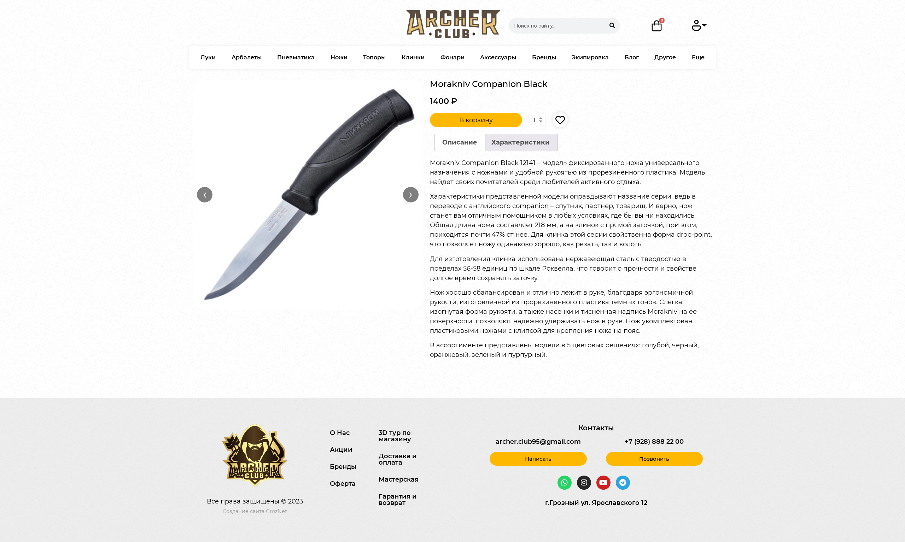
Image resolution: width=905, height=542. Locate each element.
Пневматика (296, 57)
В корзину (476, 120)
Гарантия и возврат (398, 500)
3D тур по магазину (395, 436)
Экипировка (590, 57)
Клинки (413, 57)
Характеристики (520, 142)
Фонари (452, 57)
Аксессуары (498, 57)
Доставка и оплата (398, 459)
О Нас (340, 433)
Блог (632, 57)
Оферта (343, 484)
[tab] (459, 142)
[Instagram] (584, 483)
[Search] (612, 26)
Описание (459, 142)
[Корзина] (657, 26)
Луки (208, 57)
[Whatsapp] (564, 483)
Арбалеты (247, 57)
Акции (341, 450)
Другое (665, 57)
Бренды (544, 57)
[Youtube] (603, 483)
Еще (698, 57)
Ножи (339, 57)
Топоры (374, 57)
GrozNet (276, 511)
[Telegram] (623, 483)
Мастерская (399, 479)
